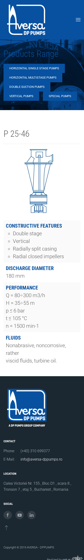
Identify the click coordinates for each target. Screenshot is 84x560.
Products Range (31, 54)
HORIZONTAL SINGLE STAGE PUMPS (34, 68)
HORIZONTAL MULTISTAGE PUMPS (32, 77)
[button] (78, 19)
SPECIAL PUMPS (60, 96)
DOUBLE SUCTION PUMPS (27, 87)
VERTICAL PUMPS (21, 96)
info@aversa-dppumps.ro (41, 459)
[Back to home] (27, 19)
